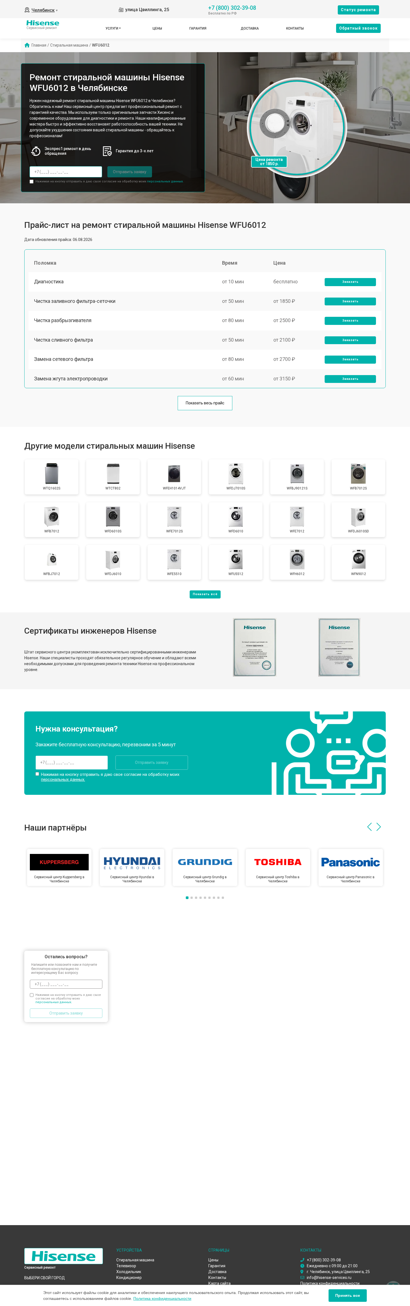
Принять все (347, 1295)
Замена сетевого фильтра (63, 359)
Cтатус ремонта (358, 10)
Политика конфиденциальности (162, 1298)
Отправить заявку (129, 172)
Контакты (295, 28)
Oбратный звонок (358, 28)
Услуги (111, 28)
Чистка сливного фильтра (63, 340)
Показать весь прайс (205, 403)
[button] (369, 827)
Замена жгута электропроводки (71, 379)
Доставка (250, 28)
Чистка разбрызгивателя (62, 320)
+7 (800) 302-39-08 (232, 7)
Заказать (350, 282)
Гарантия (197, 28)
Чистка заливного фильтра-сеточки (74, 301)
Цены (157, 28)
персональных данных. (165, 181)
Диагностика (49, 281)
